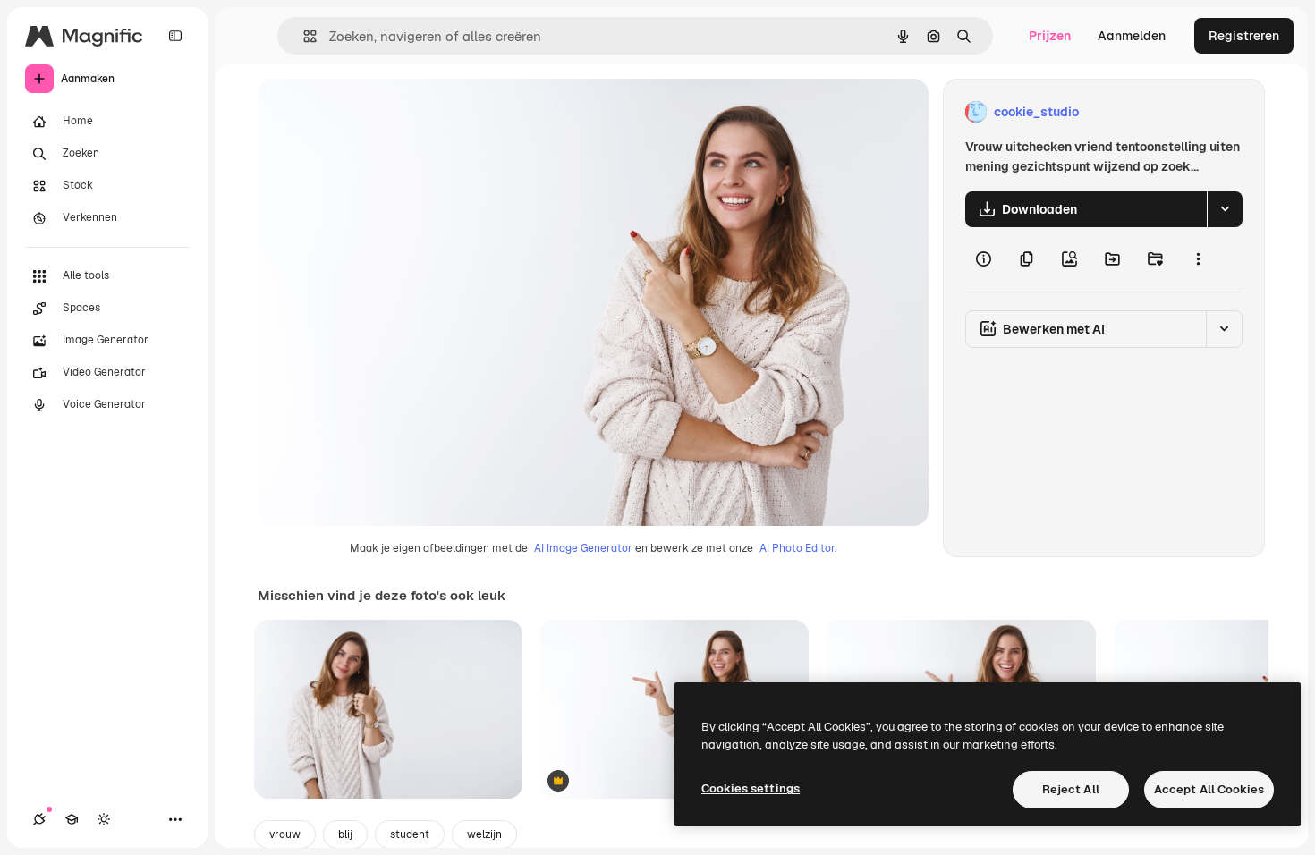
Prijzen (1050, 36)
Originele (375, 112)
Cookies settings (750, 788)
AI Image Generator (583, 548)
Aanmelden (1132, 36)
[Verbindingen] (39, 819)
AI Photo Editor (797, 548)
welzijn (484, 834)
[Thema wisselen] (103, 819)
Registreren (1244, 36)
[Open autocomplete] (302, 36)
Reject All (1070, 789)
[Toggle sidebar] (175, 35)
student (409, 834)
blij (345, 834)
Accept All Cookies (1209, 789)
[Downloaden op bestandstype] (1225, 209)
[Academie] (71, 819)
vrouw (285, 834)
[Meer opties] (1198, 259)
